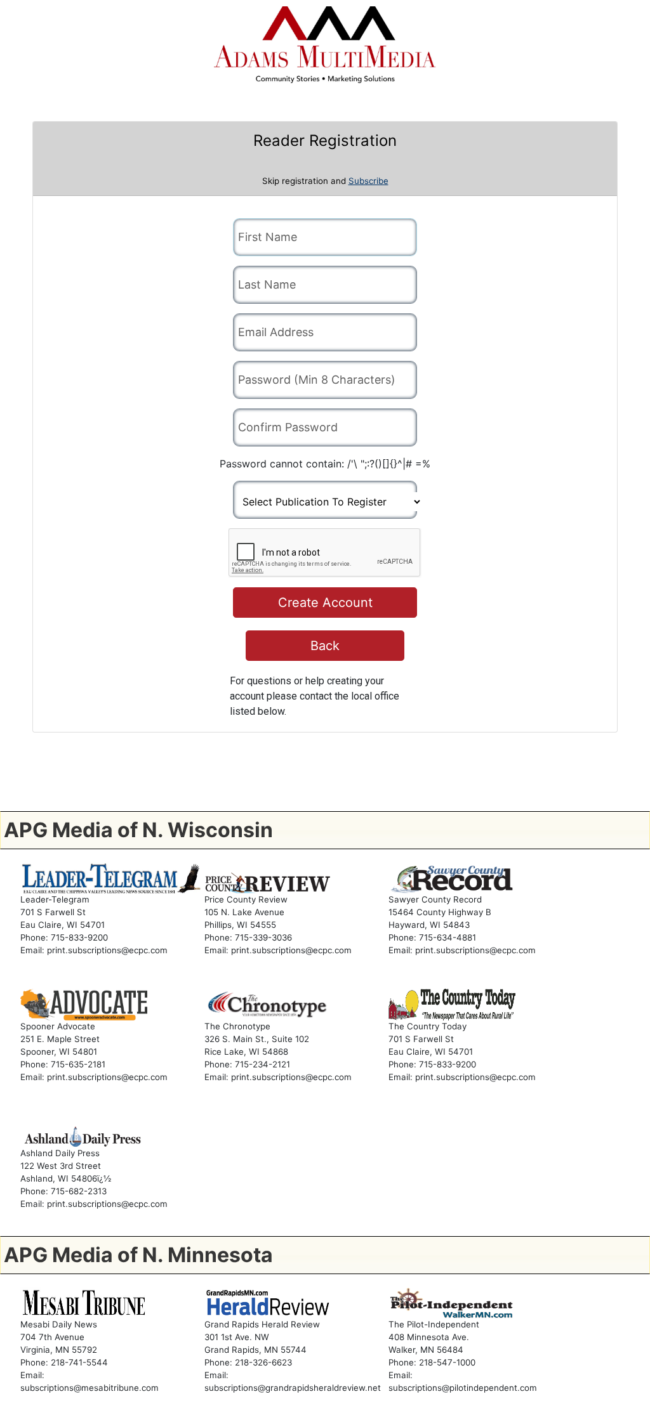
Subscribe (368, 181)
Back (325, 645)
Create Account (325, 602)
